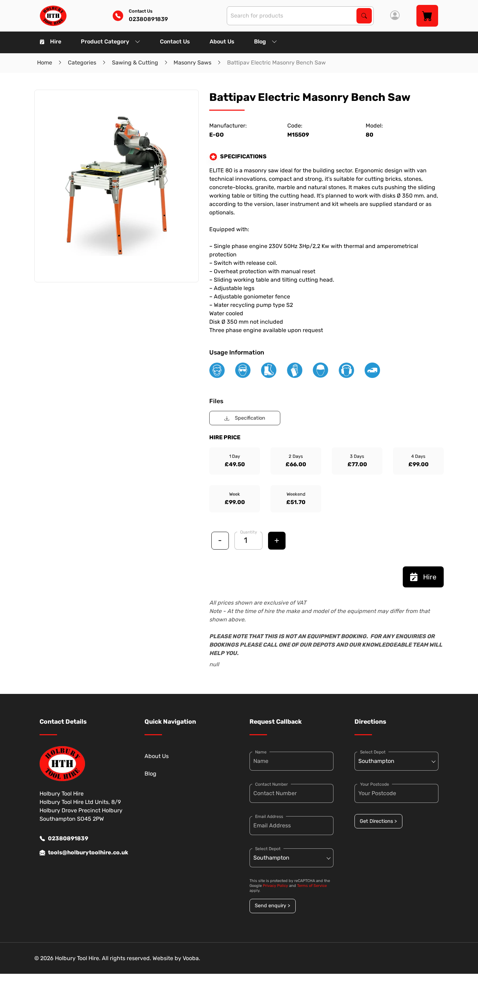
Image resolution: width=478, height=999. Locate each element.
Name (261, 752)
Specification (250, 418)
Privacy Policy (275, 885)
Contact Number (271, 784)
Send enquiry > (272, 906)
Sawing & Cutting (135, 62)
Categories (82, 62)
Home (44, 62)
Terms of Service (312, 885)
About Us (222, 41)
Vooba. (191, 958)
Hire (55, 41)
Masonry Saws (192, 62)
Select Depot (268, 848)
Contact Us (175, 41)
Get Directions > (378, 821)
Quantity (248, 532)
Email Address (269, 816)
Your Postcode (374, 784)
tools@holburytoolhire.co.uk (86, 852)
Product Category (105, 41)
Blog (260, 41)
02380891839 (68, 838)
